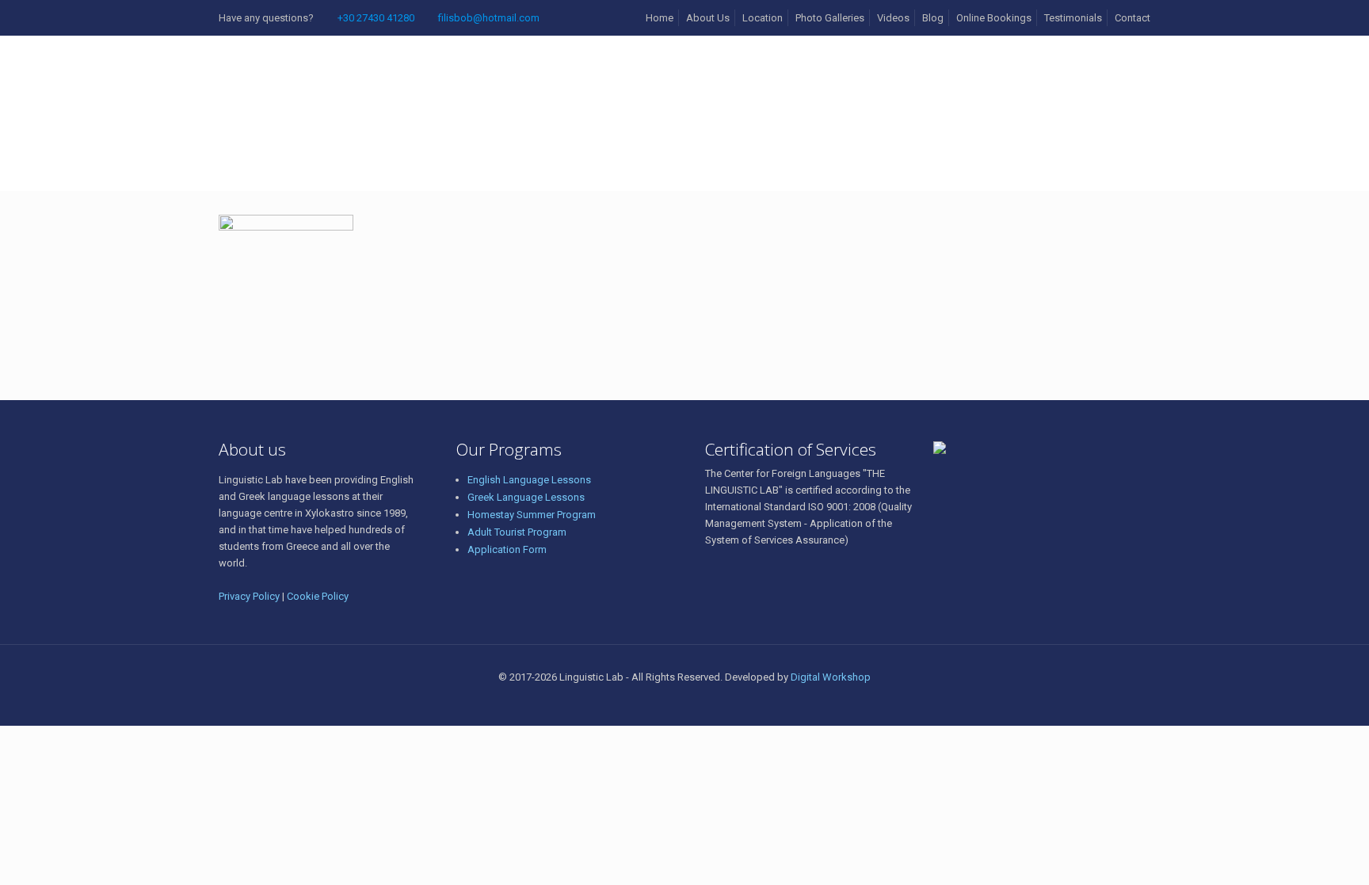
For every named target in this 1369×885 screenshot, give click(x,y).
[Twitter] (695, 701)
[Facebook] (673, 701)
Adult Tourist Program (516, 532)
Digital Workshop (831, 677)
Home (659, 18)
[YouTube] (716, 701)
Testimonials (1073, 18)
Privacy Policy (249, 596)
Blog (933, 18)
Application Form (507, 549)
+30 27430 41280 (375, 18)
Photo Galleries (829, 18)
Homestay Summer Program (531, 515)
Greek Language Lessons (526, 497)
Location (762, 18)
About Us (708, 18)
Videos (893, 18)
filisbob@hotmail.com (489, 18)
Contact (1132, 18)
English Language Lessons (529, 480)
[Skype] (652, 701)
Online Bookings (994, 18)
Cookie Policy (318, 596)
